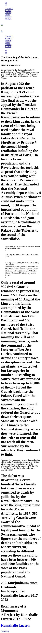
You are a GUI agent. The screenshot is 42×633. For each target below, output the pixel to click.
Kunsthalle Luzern (15, 625)
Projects (8, 13)
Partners (8, 17)
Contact (8, 19)
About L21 (9, 9)
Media (7, 15)
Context (8, 11)
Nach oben (5, 631)
